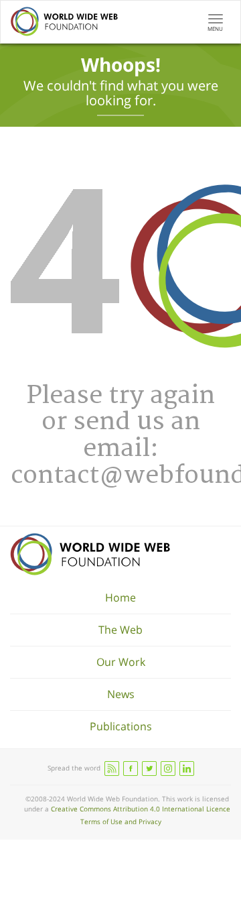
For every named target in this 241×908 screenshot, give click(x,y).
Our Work (120, 662)
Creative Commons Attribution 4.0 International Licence (140, 808)
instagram (168, 768)
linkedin (186, 768)
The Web (120, 629)
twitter (149, 768)
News (121, 694)
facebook (130, 768)
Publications (121, 726)
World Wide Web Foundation (90, 554)
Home (120, 597)
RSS (111, 768)
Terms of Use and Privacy (120, 821)
